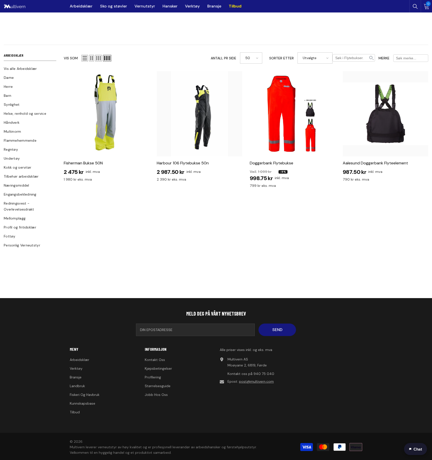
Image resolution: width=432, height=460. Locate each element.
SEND (277, 329)
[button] (85, 58)
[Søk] (415, 6)
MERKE (384, 58)
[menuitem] (30, 68)
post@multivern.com (256, 381)
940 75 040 (264, 373)
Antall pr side (223, 58)
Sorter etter (281, 58)
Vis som (71, 58)
